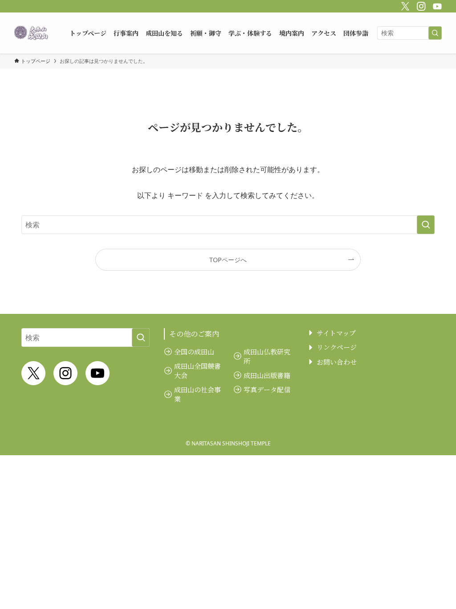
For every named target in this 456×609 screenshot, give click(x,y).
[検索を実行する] (435, 33)
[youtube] (436, 5)
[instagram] (420, 5)
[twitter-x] (404, 5)
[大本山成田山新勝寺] (31, 33)
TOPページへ (228, 259)
